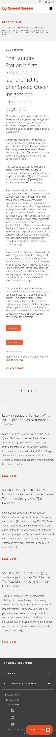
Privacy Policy (12, 694)
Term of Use (12, 700)
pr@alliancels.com (15, 367)
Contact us (14, 342)
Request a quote (37, 729)
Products (13, 328)
